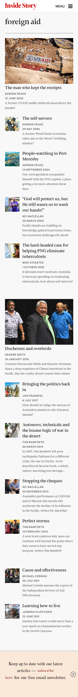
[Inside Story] (27, 6)
